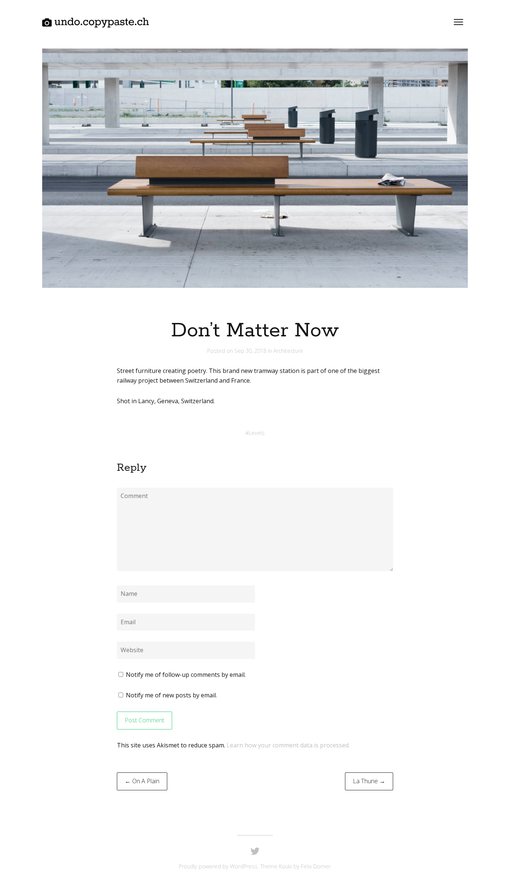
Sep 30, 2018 (251, 350)
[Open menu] (458, 22)
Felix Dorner (315, 866)
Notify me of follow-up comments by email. (186, 674)
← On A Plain (142, 781)
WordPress (244, 866)
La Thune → (369, 781)
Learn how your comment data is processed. (288, 745)
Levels (257, 432)
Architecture (288, 350)
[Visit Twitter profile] (255, 851)
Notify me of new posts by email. (171, 695)
